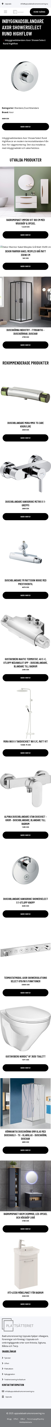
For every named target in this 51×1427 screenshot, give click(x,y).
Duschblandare (31, 108)
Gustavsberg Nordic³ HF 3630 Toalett (26, 1056)
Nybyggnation (9, 1374)
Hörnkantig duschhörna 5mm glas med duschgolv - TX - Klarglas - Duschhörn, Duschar (25, 1135)
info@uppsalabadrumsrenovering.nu (34, 4)
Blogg (9, 1419)
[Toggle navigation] (5, 11)
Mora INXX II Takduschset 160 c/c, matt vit (25, 741)
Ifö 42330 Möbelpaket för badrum (25, 1292)
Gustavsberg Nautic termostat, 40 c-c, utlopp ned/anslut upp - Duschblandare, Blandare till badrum (25, 662)
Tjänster (7, 1358)
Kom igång (39, 11)
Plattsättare (8, 1369)
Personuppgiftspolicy (35, 1419)
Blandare (19, 108)
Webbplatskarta (25, 1422)
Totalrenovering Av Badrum (15, 1379)
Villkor (22, 1419)
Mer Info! (25, 126)
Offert (6, 1363)
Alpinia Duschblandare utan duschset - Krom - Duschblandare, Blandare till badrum (25, 820)
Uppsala (8, 4)
